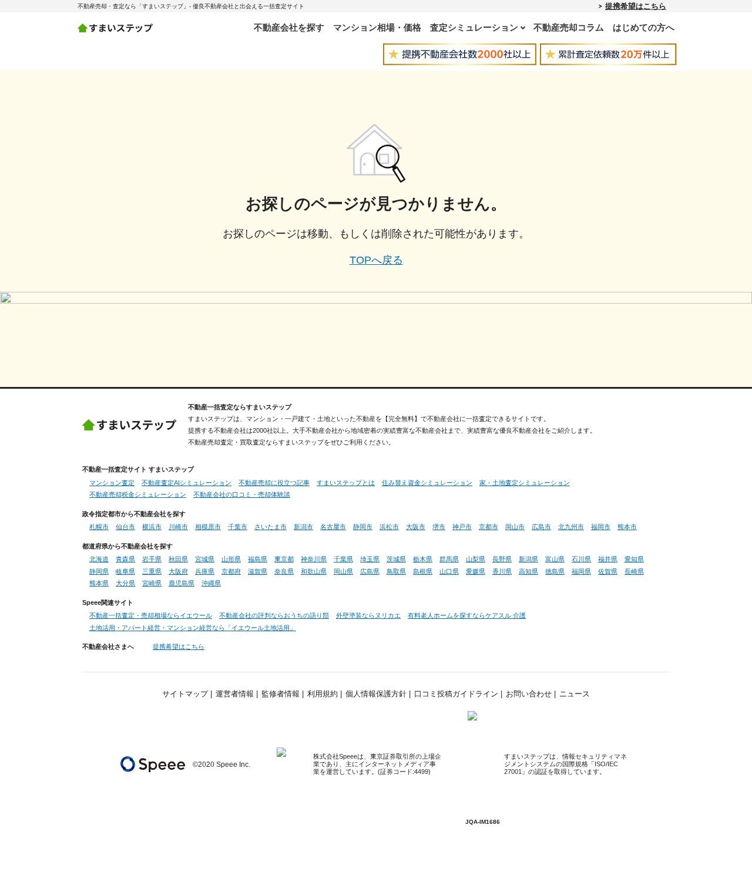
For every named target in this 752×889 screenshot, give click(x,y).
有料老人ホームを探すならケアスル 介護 (467, 615)
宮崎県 (152, 583)
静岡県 (99, 571)
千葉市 (237, 526)
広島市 (541, 526)
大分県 (125, 583)
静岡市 (362, 526)
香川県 (502, 571)
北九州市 (571, 526)
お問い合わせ (529, 694)
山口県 (449, 571)
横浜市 (152, 526)
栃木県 (422, 559)
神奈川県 (314, 559)
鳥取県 (396, 571)
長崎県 (634, 571)
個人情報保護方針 (376, 694)
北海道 (99, 559)
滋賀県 (257, 571)
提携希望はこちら (635, 5)
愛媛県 (475, 571)
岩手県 (152, 559)
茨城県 (396, 559)
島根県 (422, 571)
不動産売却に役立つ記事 (274, 482)
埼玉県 (370, 559)
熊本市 (627, 526)
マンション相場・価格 (377, 27)
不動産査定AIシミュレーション (186, 482)
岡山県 (343, 571)
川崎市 (178, 526)
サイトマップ (185, 694)
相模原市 (208, 526)
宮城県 (204, 559)
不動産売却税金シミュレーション (137, 494)
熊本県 (99, 583)
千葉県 (343, 559)
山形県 (231, 559)
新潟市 (303, 526)
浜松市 (389, 526)
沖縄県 (211, 583)
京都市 (488, 526)
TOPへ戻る (376, 260)
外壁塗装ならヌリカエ (368, 615)
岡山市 (515, 526)
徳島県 (555, 571)
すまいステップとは (346, 482)
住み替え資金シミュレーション (427, 482)
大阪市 (415, 526)
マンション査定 (112, 482)
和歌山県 (314, 571)
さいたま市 (270, 526)
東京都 (284, 559)
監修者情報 (280, 694)
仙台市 (125, 526)
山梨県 (475, 559)
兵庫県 (204, 571)
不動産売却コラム (568, 27)
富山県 (555, 559)
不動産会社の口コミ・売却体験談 (241, 494)
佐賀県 (607, 571)
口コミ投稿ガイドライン (456, 694)
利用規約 (322, 694)
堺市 (438, 526)
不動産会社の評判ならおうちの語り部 (274, 615)
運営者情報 (235, 694)
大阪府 (178, 571)
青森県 (125, 559)
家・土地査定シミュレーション (524, 482)
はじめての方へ (643, 27)
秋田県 (178, 559)
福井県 (607, 559)
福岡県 (581, 571)
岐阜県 (125, 571)
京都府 (231, 571)
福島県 (257, 559)
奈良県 (284, 571)
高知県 (528, 571)
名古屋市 (333, 526)
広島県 (370, 571)
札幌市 (99, 526)
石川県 (581, 559)
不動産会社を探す (289, 27)
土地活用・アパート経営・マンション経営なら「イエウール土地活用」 (192, 627)
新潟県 (528, 559)
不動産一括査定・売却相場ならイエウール (150, 615)
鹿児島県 (181, 583)
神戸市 (462, 526)
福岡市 (600, 526)
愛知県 (634, 559)
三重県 (152, 571)
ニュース (574, 694)
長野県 (502, 559)
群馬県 (449, 559)
